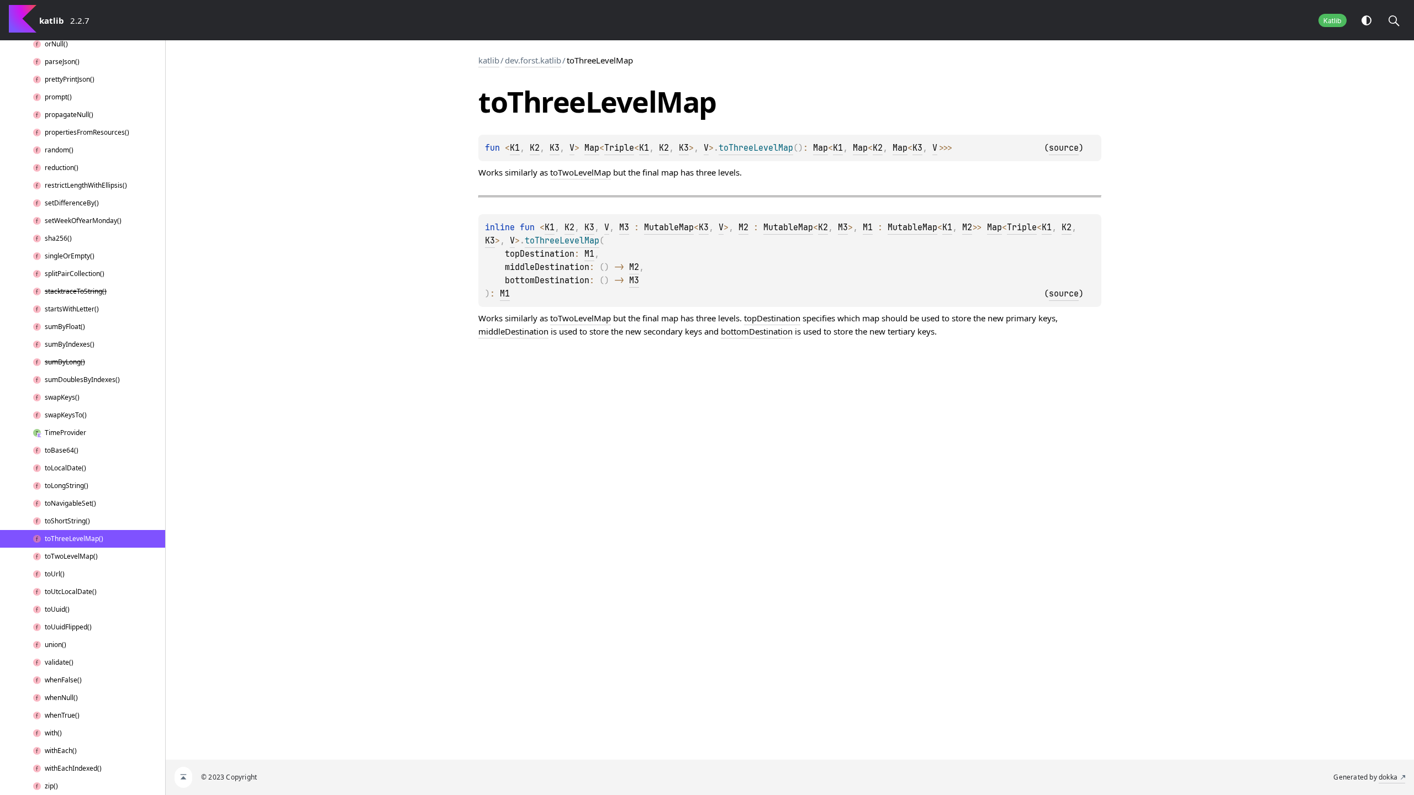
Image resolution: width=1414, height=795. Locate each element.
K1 (515, 147)
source (1064, 147)
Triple (619, 147)
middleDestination (513, 331)
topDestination (772, 318)
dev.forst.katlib (533, 60)
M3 (624, 227)
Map (591, 147)
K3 (555, 147)
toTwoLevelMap (580, 172)
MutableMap (669, 227)
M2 (743, 227)
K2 (535, 147)
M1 (868, 227)
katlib (488, 60)
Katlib (1332, 21)
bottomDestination (757, 331)
